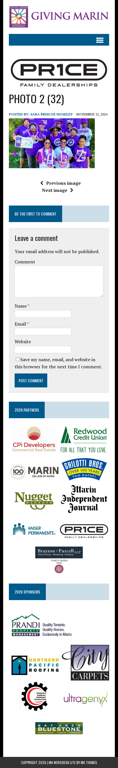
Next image (54, 190)
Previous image (63, 183)
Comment (25, 262)
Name (21, 306)
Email (21, 324)
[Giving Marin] (59, 17)
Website (23, 341)
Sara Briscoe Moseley (51, 114)
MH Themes (89, 762)
